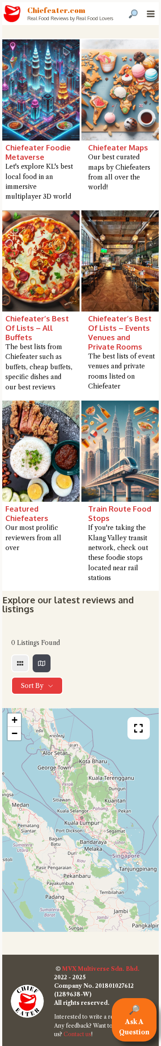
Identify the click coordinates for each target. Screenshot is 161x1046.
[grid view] (20, 663)
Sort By (32, 686)
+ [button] (14, 720)
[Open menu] (150, 14)
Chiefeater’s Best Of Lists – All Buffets (37, 328)
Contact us (77, 1034)
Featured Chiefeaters (26, 513)
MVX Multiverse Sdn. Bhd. (101, 968)
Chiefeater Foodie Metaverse (38, 152)
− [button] (14, 733)
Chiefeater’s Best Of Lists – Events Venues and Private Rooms (120, 332)
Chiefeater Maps (118, 147)
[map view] (42, 663)
